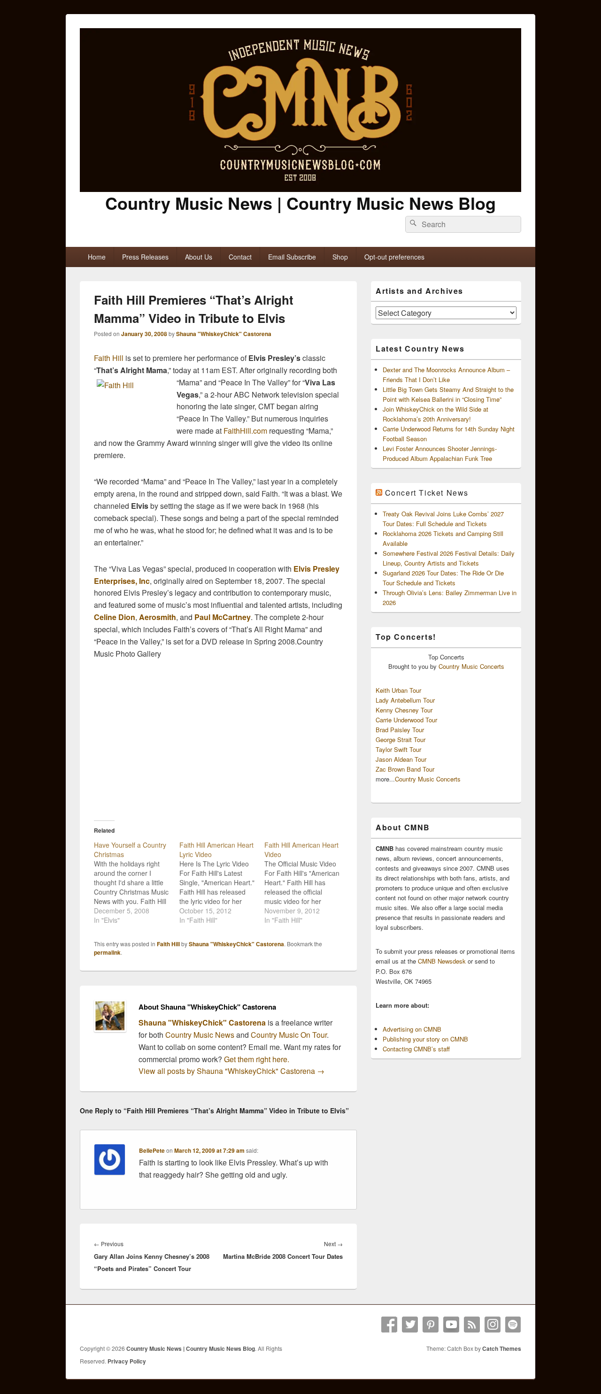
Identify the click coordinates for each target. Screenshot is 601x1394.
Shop (340, 256)
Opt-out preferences (394, 256)
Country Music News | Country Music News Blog (300, 203)
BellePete (152, 1150)
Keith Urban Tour (398, 690)
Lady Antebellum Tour (405, 700)
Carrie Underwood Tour (406, 719)
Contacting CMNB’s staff (416, 1048)
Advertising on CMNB (412, 1029)
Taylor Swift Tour (398, 749)
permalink (107, 952)
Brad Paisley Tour (400, 729)
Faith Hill (108, 357)
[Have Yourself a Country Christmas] (136, 882)
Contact (240, 256)
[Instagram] (493, 1325)
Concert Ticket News (427, 492)
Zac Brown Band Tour (405, 769)
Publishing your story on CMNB (425, 1038)
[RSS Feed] (472, 1325)
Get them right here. (256, 1059)
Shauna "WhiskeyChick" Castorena (223, 333)
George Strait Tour (400, 739)
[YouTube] (451, 1325)
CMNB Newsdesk (442, 961)
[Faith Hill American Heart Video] (307, 882)
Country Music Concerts (471, 666)
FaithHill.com (245, 430)
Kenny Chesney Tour (404, 709)
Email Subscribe (292, 256)
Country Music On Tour (289, 1034)
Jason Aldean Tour (401, 759)
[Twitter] (410, 1325)
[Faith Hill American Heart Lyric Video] (222, 882)
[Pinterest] (431, 1325)
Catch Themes (501, 1348)
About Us (198, 256)
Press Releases (145, 256)
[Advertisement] (218, 739)
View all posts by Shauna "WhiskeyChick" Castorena (231, 1070)
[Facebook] (389, 1325)
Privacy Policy (127, 1361)
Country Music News (198, 1034)
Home (97, 256)
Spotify (513, 1325)
